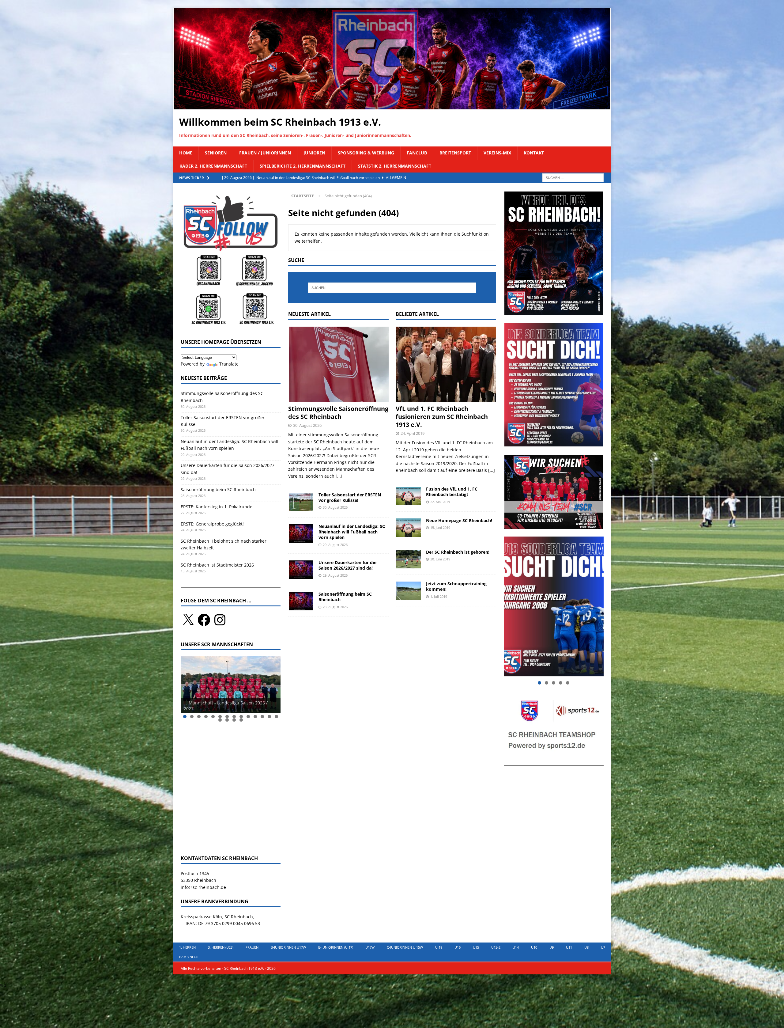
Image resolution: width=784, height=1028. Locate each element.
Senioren (216, 153)
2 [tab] (192, 716)
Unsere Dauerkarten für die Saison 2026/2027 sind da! (347, 565)
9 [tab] (241, 716)
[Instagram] (220, 620)
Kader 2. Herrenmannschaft (213, 166)
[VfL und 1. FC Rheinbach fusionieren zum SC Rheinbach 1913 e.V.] (446, 364)
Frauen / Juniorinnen (265, 153)
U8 (586, 947)
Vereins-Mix (497, 153)
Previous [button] (188, 683)
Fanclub (417, 153)
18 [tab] (241, 720)
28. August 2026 (335, 607)
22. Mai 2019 (440, 501)
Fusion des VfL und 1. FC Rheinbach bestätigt (451, 491)
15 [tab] (220, 720)
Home (185, 153)
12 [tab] (262, 716)
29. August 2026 (335, 544)
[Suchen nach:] (573, 177)
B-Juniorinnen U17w (288, 947)
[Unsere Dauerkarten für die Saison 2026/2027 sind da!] (301, 569)
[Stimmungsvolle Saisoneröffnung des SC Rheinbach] (338, 364)
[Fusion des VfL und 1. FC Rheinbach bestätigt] (408, 495)
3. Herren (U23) (220, 947)
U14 (516, 947)
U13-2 (495, 947)
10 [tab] (248, 716)
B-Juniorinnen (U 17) (335, 947)
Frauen (252, 947)
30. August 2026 (307, 425)
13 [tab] (269, 716)
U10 (534, 947)
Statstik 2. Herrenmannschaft (394, 166)
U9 (551, 947)
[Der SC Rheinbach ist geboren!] (408, 558)
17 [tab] (234, 720)
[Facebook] (204, 620)
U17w (370, 947)
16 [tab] (227, 720)
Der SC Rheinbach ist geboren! (457, 552)
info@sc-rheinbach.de (203, 887)
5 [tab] (213, 716)
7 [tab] (227, 716)
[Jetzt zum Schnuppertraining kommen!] (408, 590)
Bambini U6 (188, 956)
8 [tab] (234, 716)
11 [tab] (255, 716)
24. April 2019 (412, 433)
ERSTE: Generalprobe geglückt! (212, 524)
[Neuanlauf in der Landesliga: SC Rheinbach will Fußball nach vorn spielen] (301, 533)
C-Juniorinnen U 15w (405, 947)
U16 (457, 947)
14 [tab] (276, 716)
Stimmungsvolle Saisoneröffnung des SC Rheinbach (338, 412)
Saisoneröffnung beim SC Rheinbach (345, 596)
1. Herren (187, 947)
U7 (603, 947)
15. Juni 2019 (440, 527)
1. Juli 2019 (438, 596)
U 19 (438, 947)
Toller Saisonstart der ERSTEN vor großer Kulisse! (349, 497)
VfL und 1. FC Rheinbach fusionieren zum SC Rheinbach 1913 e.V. (442, 416)
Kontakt (534, 153)
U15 (476, 947)
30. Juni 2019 (440, 559)
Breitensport (455, 153)
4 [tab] (206, 716)
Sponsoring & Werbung (366, 153)
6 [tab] (220, 716)
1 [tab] (185, 716)
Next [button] (272, 683)
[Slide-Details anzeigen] (231, 684)
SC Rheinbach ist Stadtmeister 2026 (217, 565)
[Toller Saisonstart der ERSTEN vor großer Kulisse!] (301, 501)
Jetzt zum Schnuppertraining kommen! (456, 586)
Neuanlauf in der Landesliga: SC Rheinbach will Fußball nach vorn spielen (351, 531)
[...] (339, 476)
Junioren (314, 153)
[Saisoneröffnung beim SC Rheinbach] (301, 600)
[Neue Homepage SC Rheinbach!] (408, 527)
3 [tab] (199, 716)
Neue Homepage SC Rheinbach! (459, 520)
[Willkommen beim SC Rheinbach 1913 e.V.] (392, 106)
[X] (188, 620)
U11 (569, 947)
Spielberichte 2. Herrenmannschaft (302, 166)
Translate (229, 364)
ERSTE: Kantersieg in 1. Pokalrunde (216, 507)
